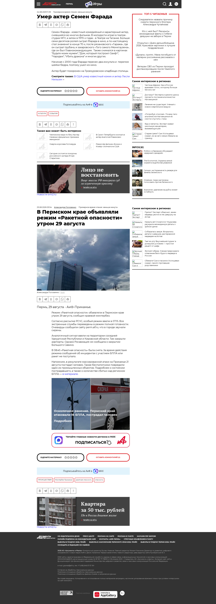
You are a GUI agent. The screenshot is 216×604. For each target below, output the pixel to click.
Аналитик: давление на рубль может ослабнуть (161, 191)
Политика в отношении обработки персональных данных (80, 572)
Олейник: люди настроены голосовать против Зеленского (158, 181)
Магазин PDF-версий (146, 536)
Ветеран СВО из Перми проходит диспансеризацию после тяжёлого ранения (156, 69)
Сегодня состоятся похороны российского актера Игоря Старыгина (63, 155)
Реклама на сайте (106, 536)
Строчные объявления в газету (138, 539)
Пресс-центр (88, 536)
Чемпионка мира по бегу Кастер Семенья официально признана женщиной (64, 137)
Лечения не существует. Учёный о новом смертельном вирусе (160, 105)
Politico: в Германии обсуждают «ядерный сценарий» (158, 152)
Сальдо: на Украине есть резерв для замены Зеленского (160, 171)
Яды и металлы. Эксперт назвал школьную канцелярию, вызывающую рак (159, 126)
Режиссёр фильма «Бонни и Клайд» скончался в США (109, 145)
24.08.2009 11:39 (44, 12)
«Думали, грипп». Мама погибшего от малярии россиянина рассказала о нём (155, 57)
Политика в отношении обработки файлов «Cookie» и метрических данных (87, 574)
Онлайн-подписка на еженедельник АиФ (77, 539)
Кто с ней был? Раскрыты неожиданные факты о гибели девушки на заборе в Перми (155, 34)
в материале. (70, 374)
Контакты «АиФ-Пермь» (109, 539)
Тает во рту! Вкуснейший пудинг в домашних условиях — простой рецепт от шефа (160, 243)
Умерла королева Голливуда (63, 144)
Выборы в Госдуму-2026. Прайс (72, 542)
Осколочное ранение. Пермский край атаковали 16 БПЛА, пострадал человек (85, 413)
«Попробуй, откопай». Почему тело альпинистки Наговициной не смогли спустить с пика (161, 116)
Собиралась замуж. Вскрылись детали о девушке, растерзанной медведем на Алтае (160, 234)
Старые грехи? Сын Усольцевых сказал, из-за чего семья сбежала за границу (161, 135)
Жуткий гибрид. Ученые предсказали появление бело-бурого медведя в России (162, 253)
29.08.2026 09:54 (44, 207)
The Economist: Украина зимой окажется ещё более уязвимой (158, 162)
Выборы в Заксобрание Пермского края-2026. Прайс (113, 542)
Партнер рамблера (83, 593)
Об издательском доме (68, 536)
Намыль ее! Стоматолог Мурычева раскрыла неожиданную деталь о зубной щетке (160, 224)
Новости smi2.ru (46, 194)
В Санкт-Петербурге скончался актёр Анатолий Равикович (110, 136)
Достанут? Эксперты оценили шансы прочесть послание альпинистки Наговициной (162, 97)
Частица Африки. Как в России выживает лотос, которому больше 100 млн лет (161, 87)
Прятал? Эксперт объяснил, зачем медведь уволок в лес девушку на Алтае (160, 214)
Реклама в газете (126, 536)
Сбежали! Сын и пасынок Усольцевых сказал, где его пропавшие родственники (162, 263)
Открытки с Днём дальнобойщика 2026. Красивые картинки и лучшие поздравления (155, 45)
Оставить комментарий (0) (108, 91)
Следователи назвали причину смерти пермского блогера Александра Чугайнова (156, 22)
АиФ (63, 292)
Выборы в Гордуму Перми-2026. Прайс (158, 542)
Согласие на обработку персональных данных (76, 570)
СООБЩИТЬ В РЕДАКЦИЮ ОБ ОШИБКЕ (74, 545)
